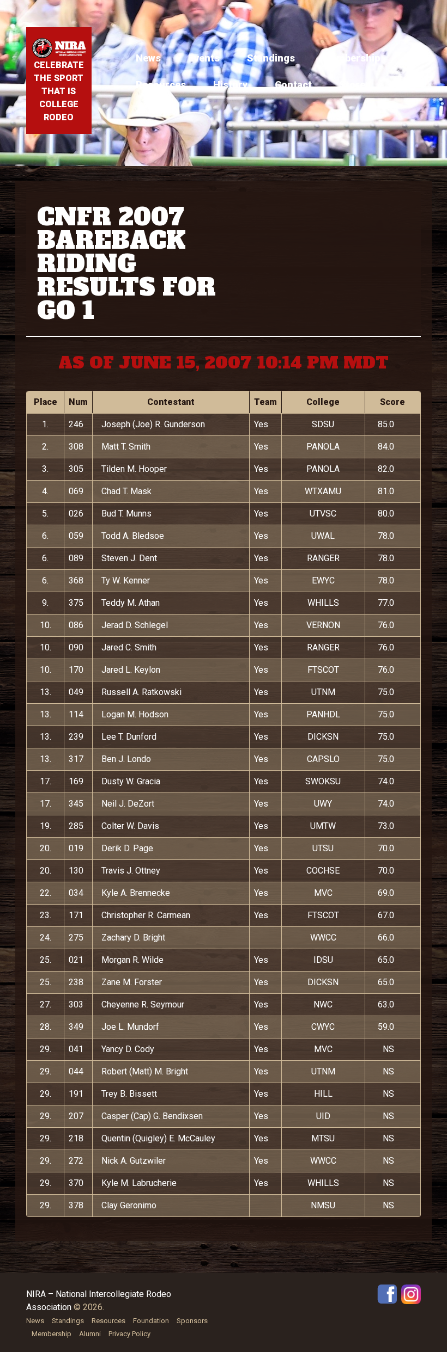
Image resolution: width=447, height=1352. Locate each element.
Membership (351, 58)
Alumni (90, 1334)
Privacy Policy (129, 1334)
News (148, 58)
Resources (161, 84)
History (230, 84)
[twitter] (411, 1293)
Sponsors (192, 1321)
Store (352, 84)
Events (204, 58)
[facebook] (387, 1293)
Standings (271, 58)
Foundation (151, 1321)
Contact (293, 84)
